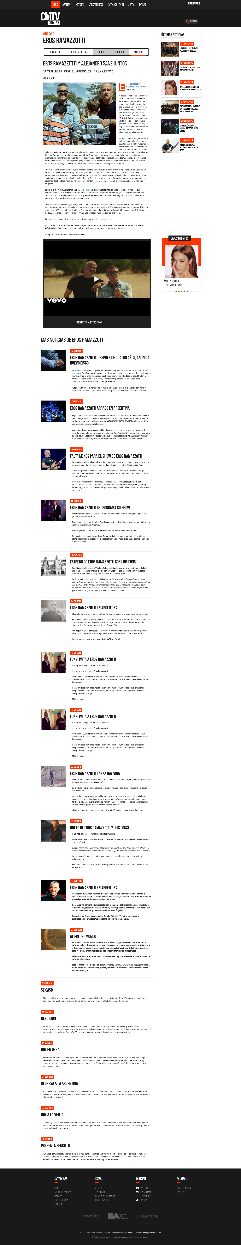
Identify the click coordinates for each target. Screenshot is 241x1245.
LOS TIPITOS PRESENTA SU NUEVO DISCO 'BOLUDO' (189, 49)
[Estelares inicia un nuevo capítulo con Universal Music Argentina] (170, 107)
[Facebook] (198, 3)
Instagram (146, 1192)
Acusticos (100, 1192)
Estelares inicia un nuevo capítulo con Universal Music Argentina (190, 109)
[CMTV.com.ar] (52, 18)
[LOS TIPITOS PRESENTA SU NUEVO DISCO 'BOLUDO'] (170, 49)
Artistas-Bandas (63, 1192)
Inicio (55, 4)
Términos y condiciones (137, 1232)
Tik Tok (143, 1200)
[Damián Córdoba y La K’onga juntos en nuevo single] (170, 126)
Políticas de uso (154, 1232)
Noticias (80, 4)
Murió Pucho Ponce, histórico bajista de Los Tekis (189, 147)
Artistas (67, 4)
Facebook (145, 1196)
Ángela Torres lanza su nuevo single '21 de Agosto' (191, 88)
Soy (140, 107)
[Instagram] (192, 3)
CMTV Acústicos (116, 4)
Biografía (54, 52)
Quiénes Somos (184, 1188)
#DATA (131, 4)
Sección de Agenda (104, 219)
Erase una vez (102, 1200)
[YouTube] (189, 3)
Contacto (181, 1192)
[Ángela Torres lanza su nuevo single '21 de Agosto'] (170, 87)
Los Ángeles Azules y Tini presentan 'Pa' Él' (190, 68)
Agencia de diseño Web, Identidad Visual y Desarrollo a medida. (123, 1237)
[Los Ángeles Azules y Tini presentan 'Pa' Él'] (170, 68)
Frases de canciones (105, 1196)
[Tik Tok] (195, 3)
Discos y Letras (79, 52)
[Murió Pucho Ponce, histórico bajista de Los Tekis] (170, 145)
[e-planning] (147, 1216)
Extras (142, 4)
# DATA (98, 1188)
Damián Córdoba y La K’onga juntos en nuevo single (189, 128)
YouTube (144, 1188)
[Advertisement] (182, 213)
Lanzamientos (96, 4)
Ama (88, 189)
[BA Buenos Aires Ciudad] (117, 1216)
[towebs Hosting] (90, 1216)
